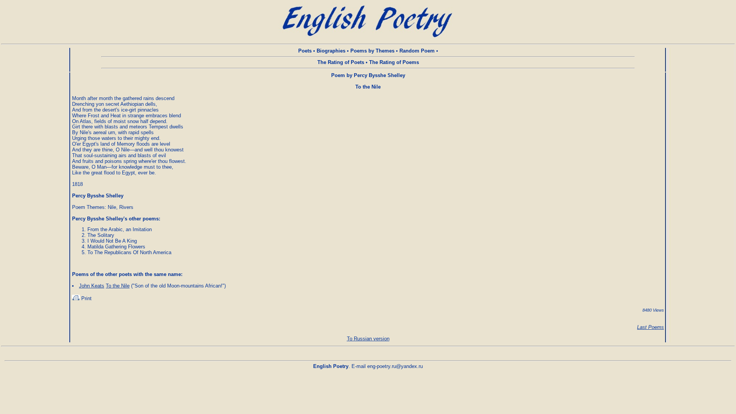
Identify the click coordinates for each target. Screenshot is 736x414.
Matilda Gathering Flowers (116, 247)
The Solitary (100, 235)
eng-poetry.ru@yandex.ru (395, 366)
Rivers (126, 207)
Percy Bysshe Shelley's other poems (115, 219)
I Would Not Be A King (112, 241)
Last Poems (650, 327)
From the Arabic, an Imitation (119, 229)
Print (86, 298)
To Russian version (368, 339)
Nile (112, 207)
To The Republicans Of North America (129, 252)
